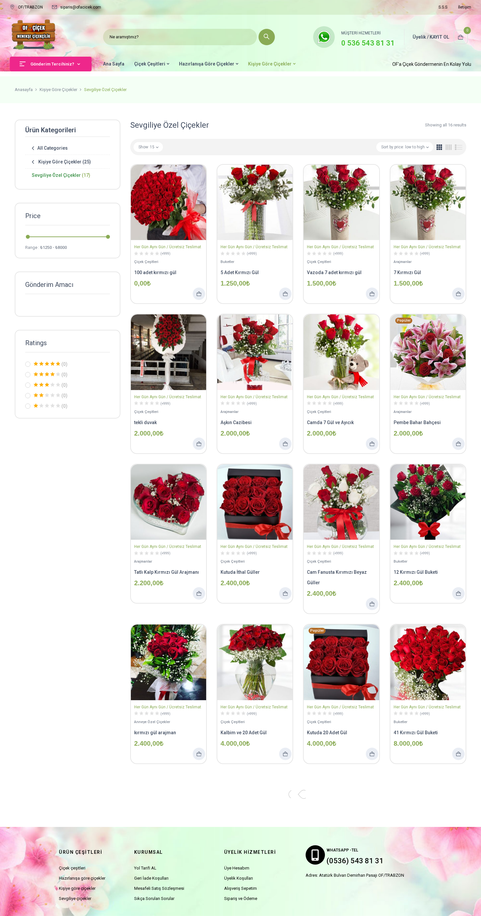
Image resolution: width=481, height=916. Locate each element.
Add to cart (199, 294)
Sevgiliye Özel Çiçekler (61, 175)
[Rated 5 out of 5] (47, 363)
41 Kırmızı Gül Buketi (416, 732)
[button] (461, 37)
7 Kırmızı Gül (407, 272)
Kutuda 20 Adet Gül (327, 732)
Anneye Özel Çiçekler (152, 722)
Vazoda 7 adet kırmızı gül (334, 272)
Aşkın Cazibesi (236, 422)
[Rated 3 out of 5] (47, 384)
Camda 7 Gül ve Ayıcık (330, 422)
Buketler (227, 262)
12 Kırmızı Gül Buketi (416, 572)
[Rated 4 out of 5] (47, 374)
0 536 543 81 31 (368, 43)
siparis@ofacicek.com (80, 7)
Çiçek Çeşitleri (146, 262)
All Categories (52, 148)
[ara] (266, 37)
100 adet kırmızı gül (155, 272)
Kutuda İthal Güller (240, 572)
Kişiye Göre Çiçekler (58, 89)
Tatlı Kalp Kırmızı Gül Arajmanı (166, 572)
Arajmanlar (403, 262)
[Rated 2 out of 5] (47, 395)
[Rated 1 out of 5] (47, 405)
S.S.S (442, 7)
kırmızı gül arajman (155, 732)
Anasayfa (24, 89)
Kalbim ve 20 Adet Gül (244, 732)
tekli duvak (145, 422)
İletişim (464, 7)
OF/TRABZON (30, 7)
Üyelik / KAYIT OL (431, 37)
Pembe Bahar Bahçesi (417, 422)
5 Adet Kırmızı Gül (240, 272)
